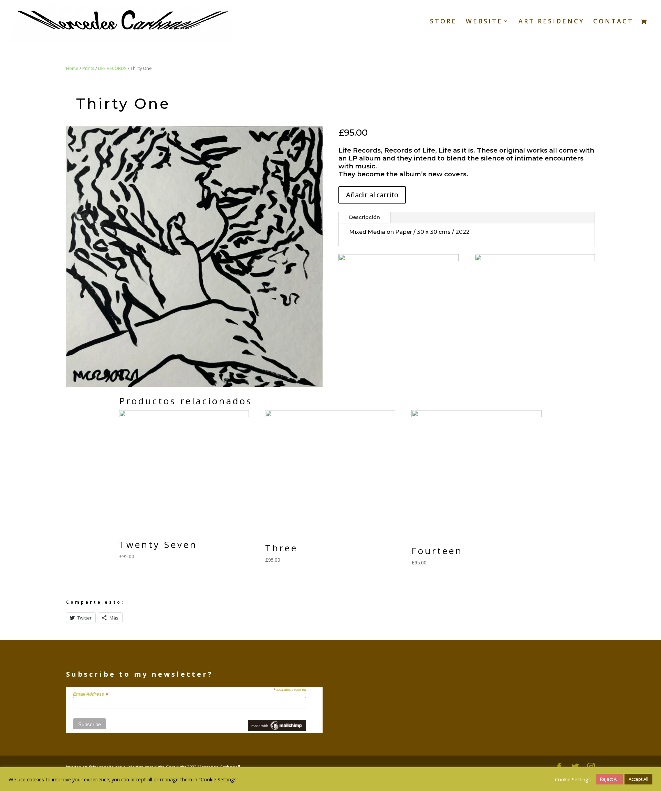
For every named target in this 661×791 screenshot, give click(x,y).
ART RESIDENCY (551, 22)
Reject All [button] (609, 779)
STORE (443, 22)
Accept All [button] (638, 779)
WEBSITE (484, 22)
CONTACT (613, 22)
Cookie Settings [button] (573, 779)
